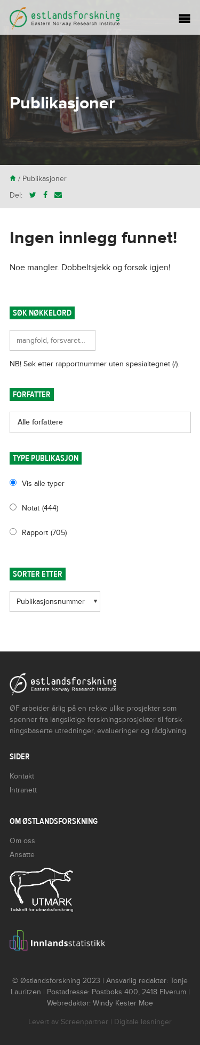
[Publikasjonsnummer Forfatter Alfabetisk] (55, 605)
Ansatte (22, 854)
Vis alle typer (43, 483)
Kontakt (22, 776)
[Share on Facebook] (45, 195)
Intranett (23, 790)
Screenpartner (84, 1021)
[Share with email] (58, 195)
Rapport (44, 532)
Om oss (22, 840)
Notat (40, 508)
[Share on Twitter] (32, 195)
